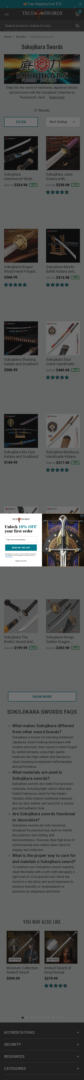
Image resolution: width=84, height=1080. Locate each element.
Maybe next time (21, 561)
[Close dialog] (81, 515)
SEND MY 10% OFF (21, 548)
